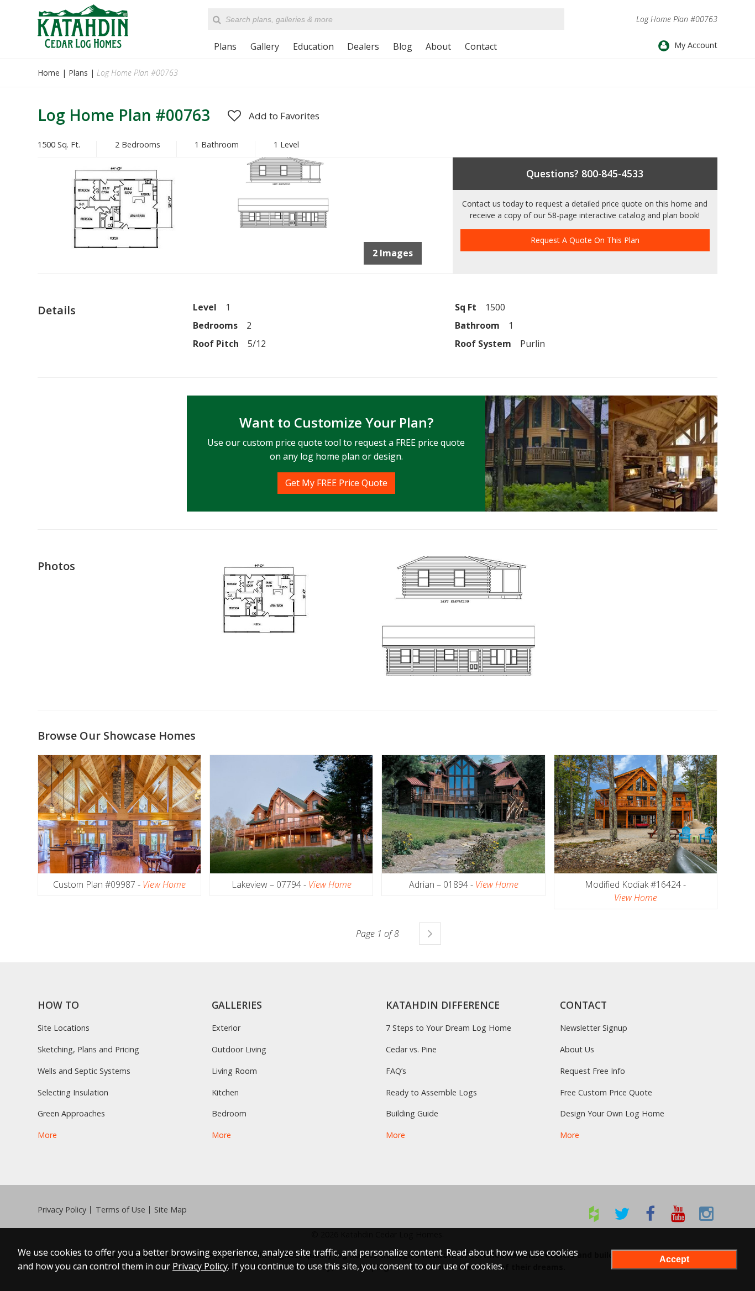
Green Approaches (71, 1113)
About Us (577, 1049)
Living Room (234, 1071)
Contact (481, 46)
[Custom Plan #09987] (119, 814)
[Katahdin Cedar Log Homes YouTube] (678, 1213)
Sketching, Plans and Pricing (88, 1049)
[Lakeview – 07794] (291, 814)
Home (49, 72)
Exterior (226, 1028)
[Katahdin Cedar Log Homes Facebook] (650, 1213)
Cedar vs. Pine (411, 1049)
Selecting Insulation (73, 1092)
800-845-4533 (612, 173)
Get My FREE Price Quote (336, 483)
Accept (674, 1259)
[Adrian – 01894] (463, 814)
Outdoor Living (239, 1049)
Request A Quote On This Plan (585, 240)
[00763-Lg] (281, 225)
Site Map (170, 1210)
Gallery (264, 46)
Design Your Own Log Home (612, 1113)
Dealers (363, 46)
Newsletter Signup (593, 1028)
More (47, 1135)
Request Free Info (592, 1071)
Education (313, 46)
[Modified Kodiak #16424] (635, 814)
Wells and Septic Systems (84, 1071)
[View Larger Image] (275, 605)
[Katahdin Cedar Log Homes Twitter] (622, 1213)
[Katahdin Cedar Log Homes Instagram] (706, 1213)
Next (430, 934)
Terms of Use (120, 1210)
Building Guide (412, 1113)
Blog (402, 46)
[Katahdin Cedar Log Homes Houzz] (594, 1213)
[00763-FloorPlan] (135, 270)
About (438, 46)
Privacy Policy (62, 1210)
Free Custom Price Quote (606, 1092)
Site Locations (64, 1028)
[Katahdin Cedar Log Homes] (83, 26)
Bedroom (229, 1113)
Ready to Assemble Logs (431, 1092)
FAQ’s (396, 1071)
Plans (225, 46)
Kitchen (225, 1092)
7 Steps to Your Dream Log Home (448, 1028)
